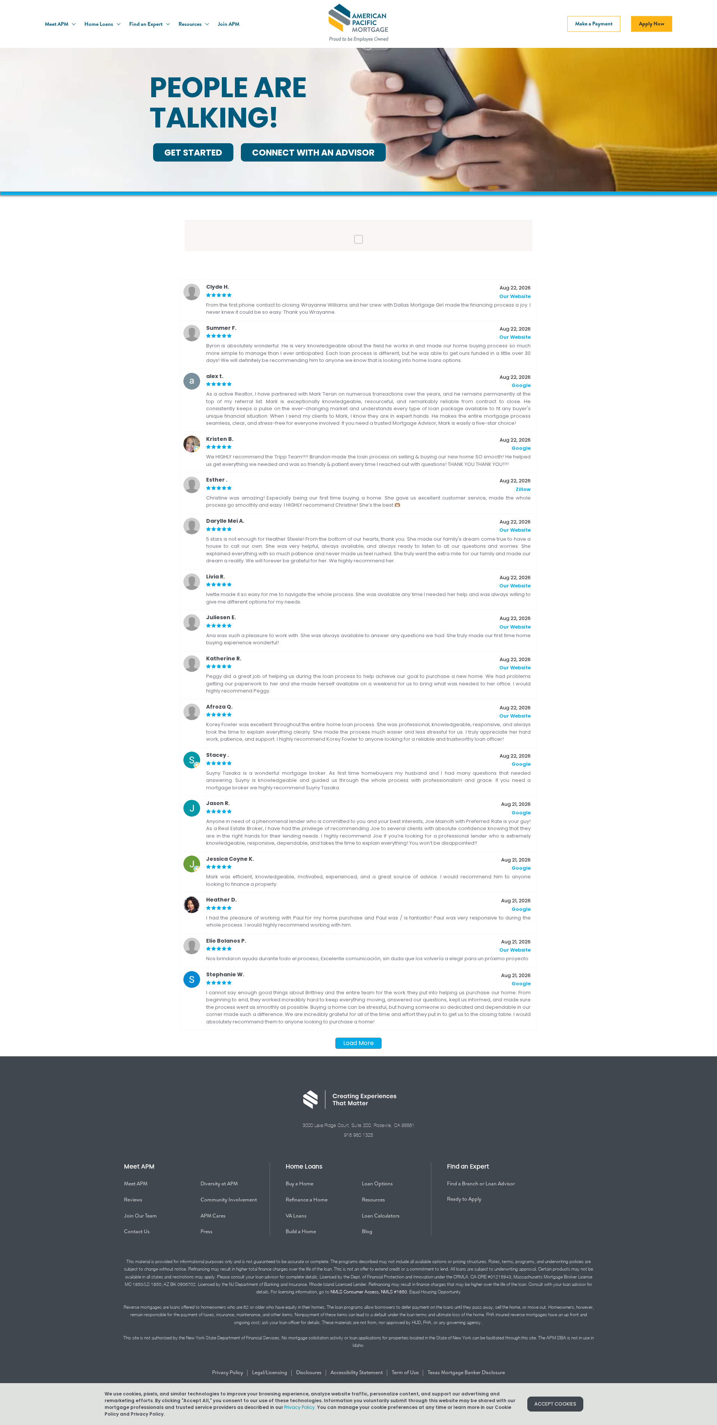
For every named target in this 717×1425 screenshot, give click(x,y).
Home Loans (99, 24)
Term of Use (406, 1372)
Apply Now (651, 23)
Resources (191, 24)
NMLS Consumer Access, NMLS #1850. (369, 1292)
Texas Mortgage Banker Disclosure (466, 1372)
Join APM (228, 24)
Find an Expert (146, 24)
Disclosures (309, 1372)
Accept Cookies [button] (555, 1403)
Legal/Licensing (270, 1372)
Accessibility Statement (357, 1372)
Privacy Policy (228, 1372)
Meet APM (57, 24)
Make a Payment (593, 23)
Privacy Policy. (300, 1407)
